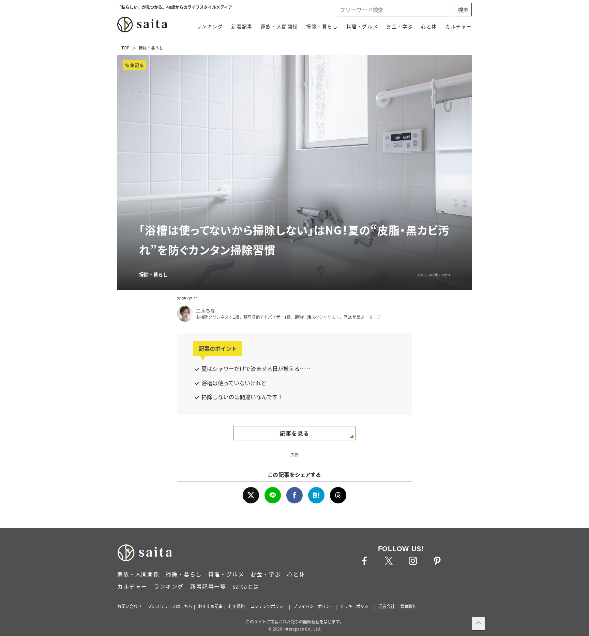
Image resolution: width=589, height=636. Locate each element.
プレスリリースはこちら (170, 606)
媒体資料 (409, 606)
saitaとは (246, 586)
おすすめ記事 (210, 606)
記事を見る (294, 433)
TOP (125, 47)
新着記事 (241, 26)
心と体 (429, 26)
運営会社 (386, 606)
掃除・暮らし (322, 26)
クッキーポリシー (356, 606)
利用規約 (236, 606)
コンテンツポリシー (269, 606)
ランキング (209, 26)
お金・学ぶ (399, 26)
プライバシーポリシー (313, 606)
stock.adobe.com (433, 274)
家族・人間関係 (279, 26)
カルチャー (458, 26)
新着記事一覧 (208, 586)
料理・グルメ (362, 26)
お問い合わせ (129, 606)
